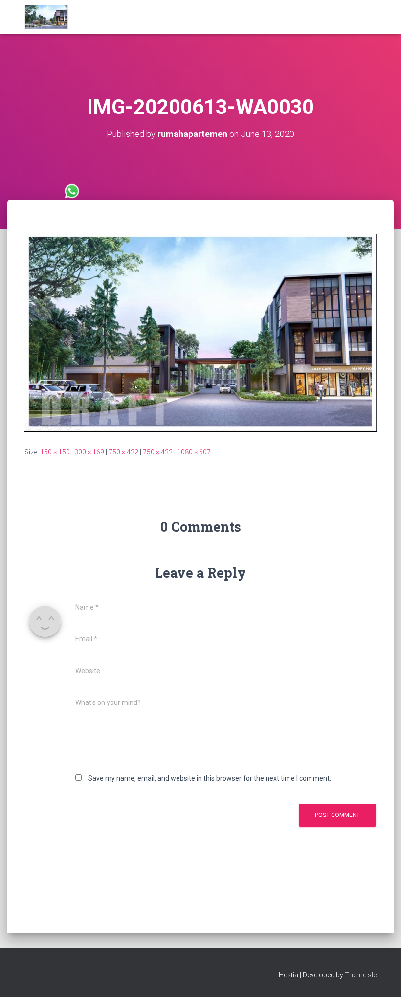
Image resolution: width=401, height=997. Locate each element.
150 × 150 (55, 452)
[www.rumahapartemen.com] (46, 17)
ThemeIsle (361, 975)
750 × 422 (123, 452)
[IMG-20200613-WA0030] (200, 332)
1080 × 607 (194, 452)
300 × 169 (89, 452)
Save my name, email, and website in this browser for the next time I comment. (209, 778)
